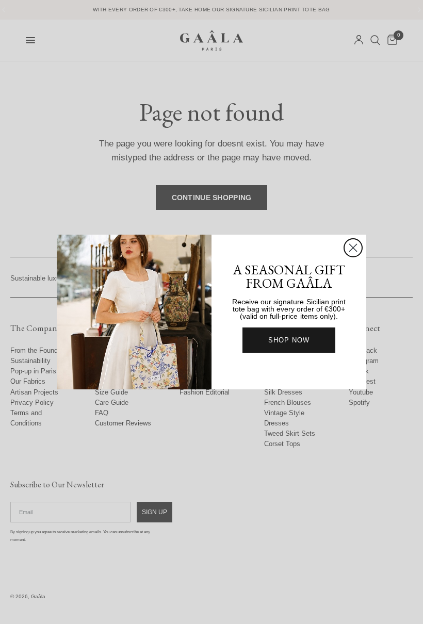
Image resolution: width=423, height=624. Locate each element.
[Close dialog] (353, 248)
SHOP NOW (289, 340)
